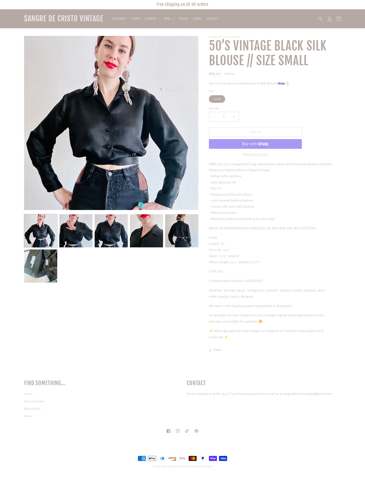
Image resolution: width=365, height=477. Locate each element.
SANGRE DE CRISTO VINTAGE (176, 466)
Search (28, 394)
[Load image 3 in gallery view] (111, 230)
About (28, 416)
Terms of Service (34, 401)
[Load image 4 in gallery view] (146, 230)
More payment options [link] (255, 154)
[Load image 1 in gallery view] (40, 230)
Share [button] (217, 349)
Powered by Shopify (202, 466)
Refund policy (32, 408)
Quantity (214, 108)
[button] (152, 18)
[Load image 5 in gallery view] (181, 230)
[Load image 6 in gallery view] (40, 266)
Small (219, 100)
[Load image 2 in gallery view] (76, 230)
